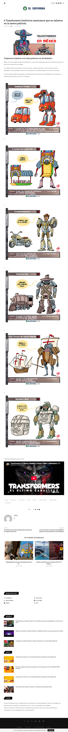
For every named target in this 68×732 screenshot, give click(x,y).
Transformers (52, 500)
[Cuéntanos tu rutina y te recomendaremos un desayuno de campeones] (9, 659)
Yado (11, 26)
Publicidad (19, 727)
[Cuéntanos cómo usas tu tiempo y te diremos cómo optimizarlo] (9, 689)
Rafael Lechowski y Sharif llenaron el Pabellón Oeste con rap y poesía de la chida (39, 631)
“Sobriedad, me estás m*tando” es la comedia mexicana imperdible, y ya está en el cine (39, 621)
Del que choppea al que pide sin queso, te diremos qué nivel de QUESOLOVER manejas (38, 667)
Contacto (48, 727)
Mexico (34, 500)
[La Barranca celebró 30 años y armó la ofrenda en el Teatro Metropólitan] (9, 643)
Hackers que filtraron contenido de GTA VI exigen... (49, 562)
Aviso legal (28, 727)
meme (29, 500)
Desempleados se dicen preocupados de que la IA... (19, 562)
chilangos (13, 500)
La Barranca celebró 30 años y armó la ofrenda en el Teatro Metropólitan (36, 641)
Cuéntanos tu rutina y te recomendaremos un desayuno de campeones (36, 657)
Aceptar (51, 730)
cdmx (6, 500)
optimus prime (42, 500)
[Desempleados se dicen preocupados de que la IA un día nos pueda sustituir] (19, 550)
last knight (22, 500)
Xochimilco (8, 502)
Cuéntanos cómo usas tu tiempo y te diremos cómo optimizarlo (34, 687)
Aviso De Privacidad (38, 727)
